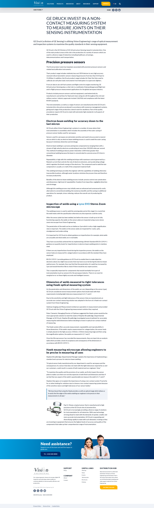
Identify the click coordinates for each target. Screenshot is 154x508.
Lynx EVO (84, 203)
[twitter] (38, 490)
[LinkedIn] (118, 9)
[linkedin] (41, 490)
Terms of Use (46, 506)
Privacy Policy (37, 506)
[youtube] (44, 490)
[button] (120, 4)
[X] (115, 9)
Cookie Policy (56, 506)
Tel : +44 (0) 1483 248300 (50, 454)
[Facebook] (112, 9)
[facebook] (34, 490)
